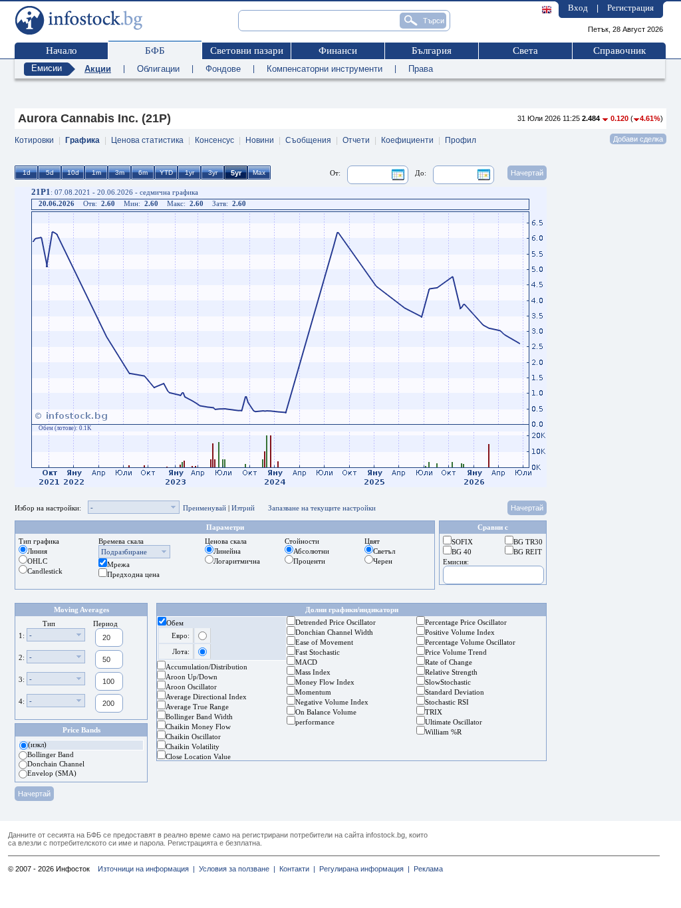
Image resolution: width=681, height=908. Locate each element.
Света (525, 50)
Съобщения (308, 140)
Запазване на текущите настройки (322, 508)
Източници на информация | (146, 869)
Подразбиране (124, 552)
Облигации (158, 69)
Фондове (223, 69)
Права (420, 69)
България (432, 50)
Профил (460, 140)
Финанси (338, 50)
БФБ (155, 50)
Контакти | (295, 869)
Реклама (426, 869)
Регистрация (630, 8)
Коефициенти (407, 140)
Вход (578, 8)
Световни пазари (246, 50)
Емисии (46, 68)
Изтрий (243, 508)
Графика (82, 140)
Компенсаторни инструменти (324, 69)
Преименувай (204, 508)
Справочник (619, 50)
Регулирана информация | (362, 869)
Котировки (34, 140)
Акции (97, 69)
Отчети (356, 140)
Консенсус (214, 140)
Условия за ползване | (235, 869)
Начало (61, 50)
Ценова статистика (147, 140)
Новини (259, 140)
